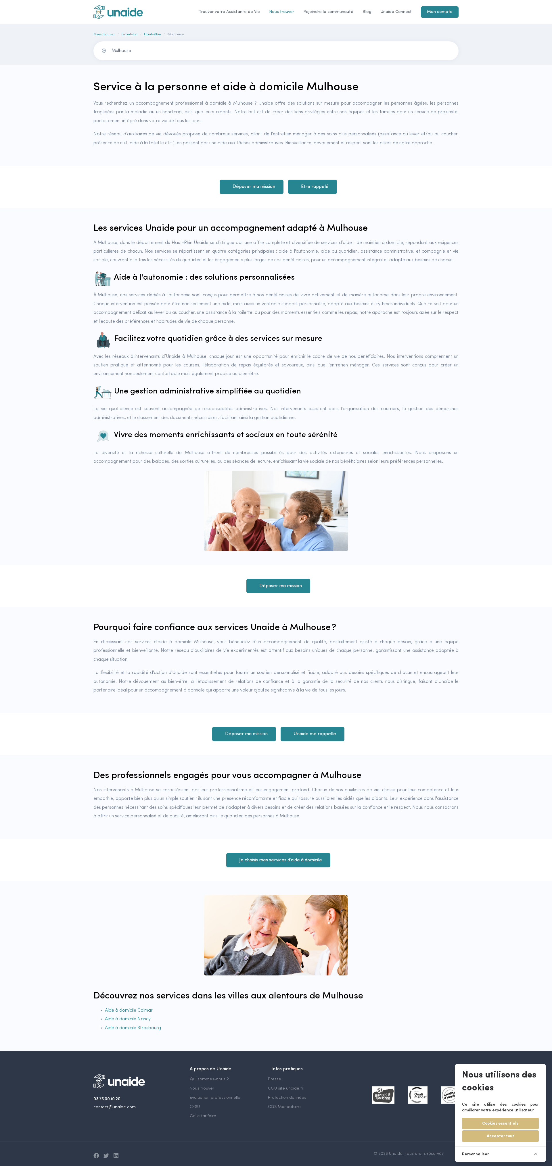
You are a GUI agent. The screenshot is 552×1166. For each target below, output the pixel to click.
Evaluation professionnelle (215, 1098)
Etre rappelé (315, 187)
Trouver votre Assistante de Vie (229, 12)
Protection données (287, 1098)
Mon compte (440, 12)
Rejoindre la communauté (328, 12)
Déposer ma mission (254, 187)
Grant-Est (129, 34)
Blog (367, 12)
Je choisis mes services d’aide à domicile (280, 860)
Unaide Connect (396, 12)
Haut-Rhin (152, 34)
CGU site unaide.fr (285, 1088)
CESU (195, 1107)
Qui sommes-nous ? (209, 1079)
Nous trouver (281, 12)
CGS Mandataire (284, 1107)
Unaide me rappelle (315, 734)
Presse (274, 1079)
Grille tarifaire (203, 1116)
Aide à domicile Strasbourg (133, 1028)
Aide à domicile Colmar (129, 1010)
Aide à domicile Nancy (128, 1019)
